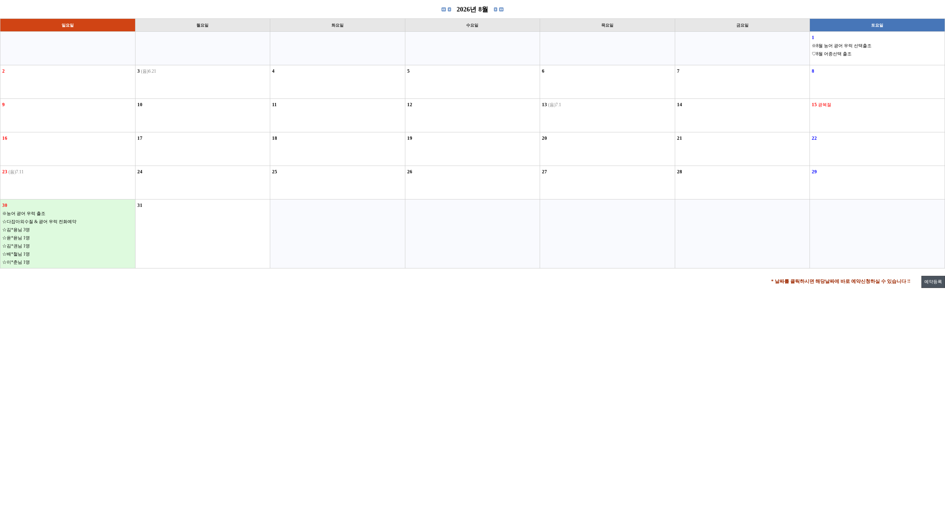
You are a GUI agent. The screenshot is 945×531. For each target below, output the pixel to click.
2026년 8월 (472, 9)
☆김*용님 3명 (16, 229)
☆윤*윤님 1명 (16, 237)
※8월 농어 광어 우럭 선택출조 (842, 45)
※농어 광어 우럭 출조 (23, 213)
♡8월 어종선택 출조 (832, 53)
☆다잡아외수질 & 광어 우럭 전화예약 (39, 221)
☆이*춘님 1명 (16, 262)
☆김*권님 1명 (16, 246)
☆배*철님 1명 (16, 254)
